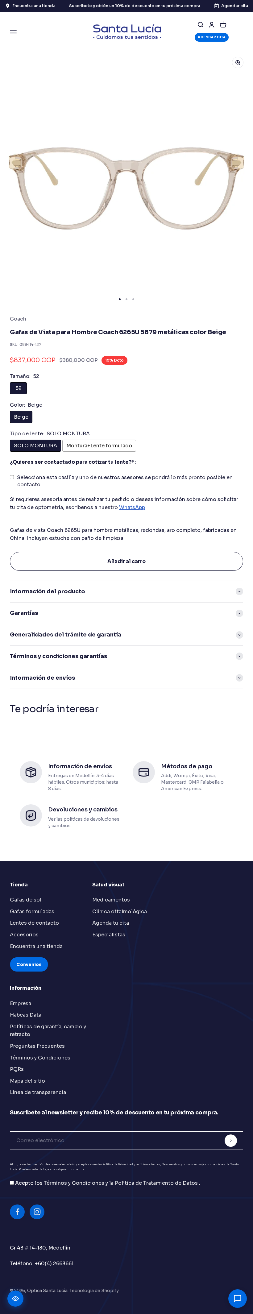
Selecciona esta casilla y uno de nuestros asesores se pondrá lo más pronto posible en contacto (125, 480)
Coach (18, 319)
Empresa (20, 1003)
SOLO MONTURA (35, 445)
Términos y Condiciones (40, 1058)
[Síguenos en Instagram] (37, 1211)
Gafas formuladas (32, 911)
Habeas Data (25, 1015)
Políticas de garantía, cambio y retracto (48, 1030)
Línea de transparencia (38, 1092)
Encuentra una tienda (36, 946)
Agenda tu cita (110, 923)
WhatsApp (132, 507)
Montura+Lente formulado (99, 445)
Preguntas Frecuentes (37, 1046)
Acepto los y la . (107, 1183)
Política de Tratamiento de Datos (157, 1183)
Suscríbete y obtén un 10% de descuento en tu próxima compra (134, 5)
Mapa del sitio (27, 1081)
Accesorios (24, 934)
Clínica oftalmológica (119, 911)
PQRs (17, 1069)
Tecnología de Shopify (94, 1290)
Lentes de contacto (34, 923)
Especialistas (108, 934)
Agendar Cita (212, 37)
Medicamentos (111, 900)
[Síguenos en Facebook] (17, 1211)
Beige (21, 417)
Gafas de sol (25, 900)
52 (18, 388)
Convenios (29, 964)
